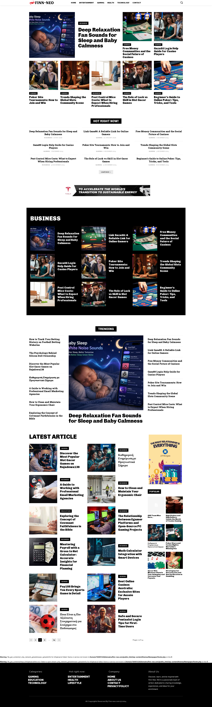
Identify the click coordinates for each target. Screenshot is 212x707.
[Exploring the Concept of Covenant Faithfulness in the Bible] (43, 520)
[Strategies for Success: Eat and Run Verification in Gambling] (174, 560)
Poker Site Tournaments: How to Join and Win (43, 100)
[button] (181, 2)
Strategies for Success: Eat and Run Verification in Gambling (174, 573)
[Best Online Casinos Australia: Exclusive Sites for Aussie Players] (101, 588)
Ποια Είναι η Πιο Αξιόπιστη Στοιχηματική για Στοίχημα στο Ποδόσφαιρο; (70, 621)
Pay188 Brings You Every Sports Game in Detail (72, 590)
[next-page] (59, 640)
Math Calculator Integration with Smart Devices (130, 554)
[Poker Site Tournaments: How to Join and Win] (43, 75)
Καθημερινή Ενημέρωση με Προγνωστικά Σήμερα (44, 379)
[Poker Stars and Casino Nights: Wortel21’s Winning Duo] (174, 532)
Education (66, 511)
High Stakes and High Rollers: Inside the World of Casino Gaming (173, 518)
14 (54, 640)
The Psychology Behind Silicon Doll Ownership (43, 354)
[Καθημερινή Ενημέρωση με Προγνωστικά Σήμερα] (101, 458)
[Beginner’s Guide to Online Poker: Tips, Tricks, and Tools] (168, 75)
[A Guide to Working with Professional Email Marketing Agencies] (43, 489)
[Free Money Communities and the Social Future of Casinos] (137, 26)
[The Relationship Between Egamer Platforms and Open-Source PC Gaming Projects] (101, 520)
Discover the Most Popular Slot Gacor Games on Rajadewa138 (44, 366)
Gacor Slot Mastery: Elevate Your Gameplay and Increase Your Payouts (156, 574)
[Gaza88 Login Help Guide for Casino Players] (168, 26)
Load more (105, 172)
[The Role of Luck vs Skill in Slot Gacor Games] (137, 75)
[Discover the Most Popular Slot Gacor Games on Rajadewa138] (43, 458)
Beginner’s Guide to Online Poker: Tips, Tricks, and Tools (167, 100)
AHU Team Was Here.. (154, 516)
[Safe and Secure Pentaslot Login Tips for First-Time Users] (101, 619)
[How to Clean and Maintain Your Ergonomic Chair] (101, 489)
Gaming (127, 44)
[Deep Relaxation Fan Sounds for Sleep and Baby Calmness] (52, 35)
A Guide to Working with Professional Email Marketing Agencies (46, 391)
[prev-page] (31, 640)
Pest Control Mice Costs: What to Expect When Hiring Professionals (104, 101)
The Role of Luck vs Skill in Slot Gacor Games (135, 100)
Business (83, 23)
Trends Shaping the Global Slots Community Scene (73, 100)
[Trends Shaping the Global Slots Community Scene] (74, 75)
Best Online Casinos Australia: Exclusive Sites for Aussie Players (129, 590)
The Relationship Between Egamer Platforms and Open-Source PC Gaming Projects (130, 523)
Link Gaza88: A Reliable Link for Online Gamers (105, 133)
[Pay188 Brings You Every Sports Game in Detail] (43, 588)
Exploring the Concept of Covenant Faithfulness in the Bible (45, 415)
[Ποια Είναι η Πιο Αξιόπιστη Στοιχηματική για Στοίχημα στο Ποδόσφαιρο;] (43, 619)
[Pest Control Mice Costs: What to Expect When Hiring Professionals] (106, 75)
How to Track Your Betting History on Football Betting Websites (44, 342)
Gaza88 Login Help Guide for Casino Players (166, 51)
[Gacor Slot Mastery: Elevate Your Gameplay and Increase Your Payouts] (156, 560)
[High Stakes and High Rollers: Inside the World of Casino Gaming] (174, 505)
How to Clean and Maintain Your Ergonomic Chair (45, 403)
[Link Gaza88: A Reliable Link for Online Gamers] (93, 238)
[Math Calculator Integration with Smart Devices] (101, 552)
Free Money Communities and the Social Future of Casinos (136, 53)
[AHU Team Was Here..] (156, 505)
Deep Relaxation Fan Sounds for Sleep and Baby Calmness (99, 38)
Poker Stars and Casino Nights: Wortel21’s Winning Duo (173, 546)
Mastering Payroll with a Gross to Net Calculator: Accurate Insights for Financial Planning (70, 556)
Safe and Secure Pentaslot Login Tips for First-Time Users (130, 621)
